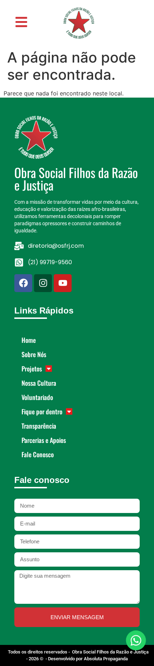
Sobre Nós (33, 354)
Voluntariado (37, 397)
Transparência (38, 425)
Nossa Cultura (38, 383)
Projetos (31, 368)
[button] (23, 22)
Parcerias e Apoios (43, 440)
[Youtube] (63, 283)
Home (28, 340)
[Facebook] (23, 283)
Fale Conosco (37, 454)
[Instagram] (43, 283)
